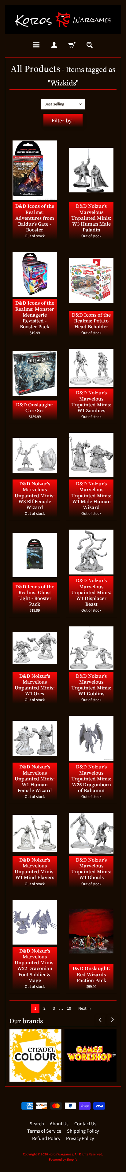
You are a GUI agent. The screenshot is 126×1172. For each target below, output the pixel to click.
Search (37, 1123)
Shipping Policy (83, 1131)
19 (69, 1008)
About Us (59, 1123)
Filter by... (63, 120)
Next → (85, 1008)
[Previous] (100, 1019)
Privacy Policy (80, 1138)
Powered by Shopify (63, 1159)
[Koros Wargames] (63, 19)
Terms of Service (44, 1131)
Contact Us (85, 1123)
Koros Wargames (61, 1154)
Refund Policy (46, 1138)
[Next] (112, 1019)
